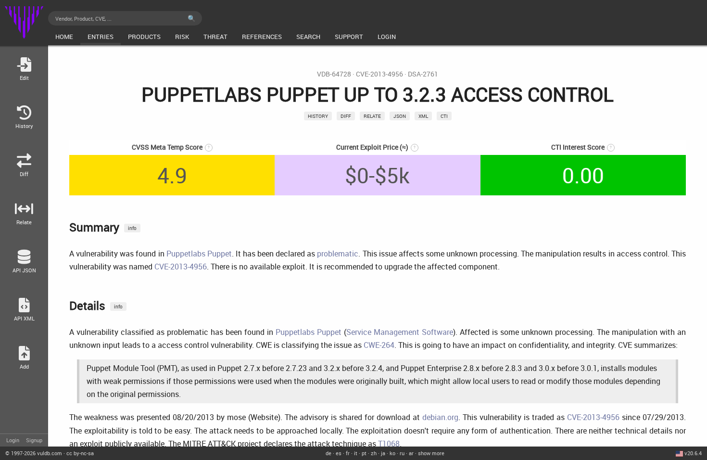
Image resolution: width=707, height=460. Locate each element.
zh (374, 453)
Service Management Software (399, 332)
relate (372, 116)
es (338, 453)
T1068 (389, 443)
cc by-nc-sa (80, 453)
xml (423, 116)
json (399, 116)
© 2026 (33, 453)
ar (411, 453)
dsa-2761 (423, 74)
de (328, 453)
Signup (34, 440)
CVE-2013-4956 (379, 74)
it (355, 453)
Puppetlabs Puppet (199, 253)
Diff (346, 116)
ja (383, 453)
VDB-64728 (334, 74)
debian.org (440, 417)
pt (364, 453)
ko (392, 453)
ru (402, 453)
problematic (337, 253)
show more (431, 453)
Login (12, 440)
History (318, 116)
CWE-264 (379, 345)
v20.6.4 (693, 453)
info (132, 228)
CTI (444, 116)
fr (348, 453)
